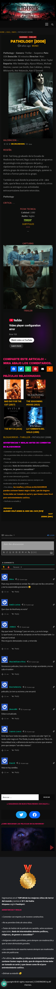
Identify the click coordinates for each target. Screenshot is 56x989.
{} (32, 552)
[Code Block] (25, 552)
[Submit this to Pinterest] (35, 369)
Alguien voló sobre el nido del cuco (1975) (23, 509)
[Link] (28, 552)
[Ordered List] (16, 552)
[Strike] (13, 552)
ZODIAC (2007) (47, 515)
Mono (35, 45)
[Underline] (10, 552)
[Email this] (42, 369)
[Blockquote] (22, 552)
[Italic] (6, 552)
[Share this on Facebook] (14, 369)
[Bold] (3, 552)
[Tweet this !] (21, 369)
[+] (35, 552)
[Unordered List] (19, 552)
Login (51, 535)
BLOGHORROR (10, 437)
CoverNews (40, 981)
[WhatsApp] (28, 369)
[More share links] (50, 369)
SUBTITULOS (28, 223)
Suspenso (23, 37)
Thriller (32, 37)
